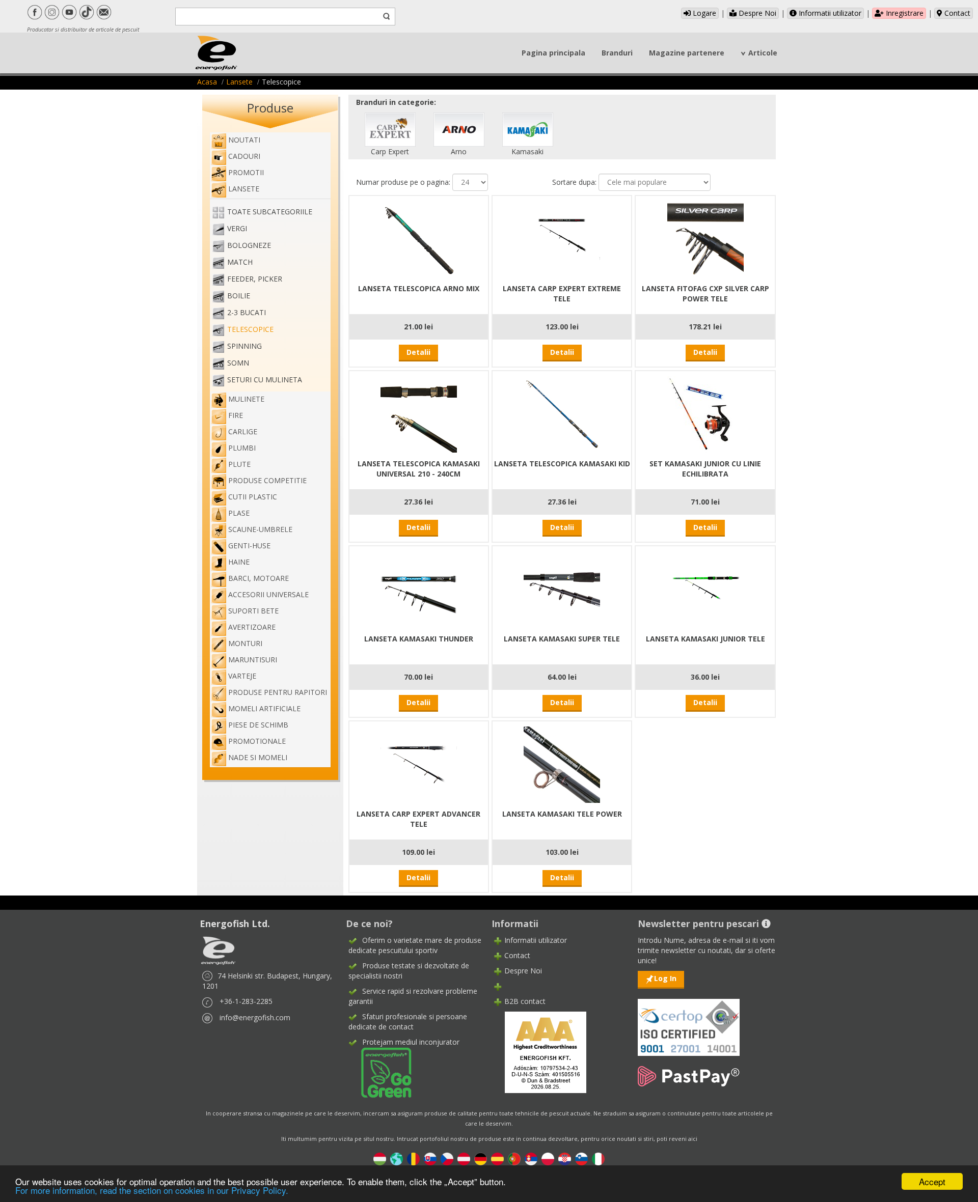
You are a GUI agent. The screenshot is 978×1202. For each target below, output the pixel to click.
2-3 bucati (246, 312)
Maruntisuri (252, 659)
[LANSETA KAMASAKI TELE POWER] (562, 763)
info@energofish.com (255, 1017)
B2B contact (525, 1001)
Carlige (242, 431)
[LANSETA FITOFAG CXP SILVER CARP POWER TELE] (705, 238)
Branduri (617, 53)
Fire (235, 415)
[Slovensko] (430, 1158)
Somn (238, 363)
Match (240, 262)
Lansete (239, 82)
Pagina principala (553, 53)
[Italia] (598, 1158)
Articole (762, 53)
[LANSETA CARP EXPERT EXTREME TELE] (562, 238)
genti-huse (249, 545)
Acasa (207, 82)
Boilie (238, 295)
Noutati (244, 140)
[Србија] (531, 1158)
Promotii (246, 172)
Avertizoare (252, 627)
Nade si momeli (257, 757)
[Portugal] (514, 1158)
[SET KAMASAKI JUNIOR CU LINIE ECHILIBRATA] (705, 413)
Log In (665, 978)
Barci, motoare (258, 578)
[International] (396, 1158)
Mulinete (246, 399)
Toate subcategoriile (269, 211)
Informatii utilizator (829, 13)
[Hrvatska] (564, 1158)
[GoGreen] (380, 1072)
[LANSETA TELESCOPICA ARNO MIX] (419, 238)
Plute (239, 464)
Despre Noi (756, 13)
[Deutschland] (480, 1158)
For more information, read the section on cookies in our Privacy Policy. (151, 1190)
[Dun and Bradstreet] (539, 1051)
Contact (956, 13)
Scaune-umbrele (260, 529)
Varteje (242, 676)
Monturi (245, 643)
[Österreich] (463, 1158)
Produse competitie (267, 480)
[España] (497, 1158)
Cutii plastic (252, 496)
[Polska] (547, 1158)
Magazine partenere (686, 53)
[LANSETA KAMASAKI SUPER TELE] (562, 588)
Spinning (244, 346)
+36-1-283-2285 (246, 1001)
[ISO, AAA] (689, 1021)
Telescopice (250, 329)
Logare (703, 13)
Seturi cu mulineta (264, 379)
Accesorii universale (268, 594)
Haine (239, 562)
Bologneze (249, 245)
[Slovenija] (581, 1158)
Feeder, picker (254, 279)
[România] (413, 1158)
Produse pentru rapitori (277, 692)
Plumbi (242, 448)
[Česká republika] (447, 1158)
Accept (932, 1181)
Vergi (237, 228)
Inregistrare (903, 13)
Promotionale (257, 741)
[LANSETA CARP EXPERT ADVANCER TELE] (419, 763)
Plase (239, 513)
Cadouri (244, 156)
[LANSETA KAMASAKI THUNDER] (419, 588)
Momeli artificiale (264, 708)
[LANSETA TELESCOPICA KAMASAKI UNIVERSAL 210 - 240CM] (419, 413)
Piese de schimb (258, 725)
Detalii (418, 352)
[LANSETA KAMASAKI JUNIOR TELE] (705, 588)
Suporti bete (253, 611)
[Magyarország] (379, 1158)
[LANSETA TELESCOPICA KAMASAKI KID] (562, 413)
